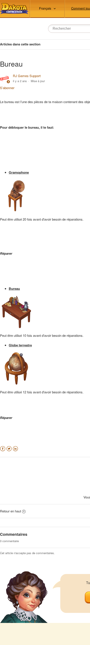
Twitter (9, 448)
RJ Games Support (27, 75)
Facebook (2, 448)
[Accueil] (14, 8)
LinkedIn (15, 448)
